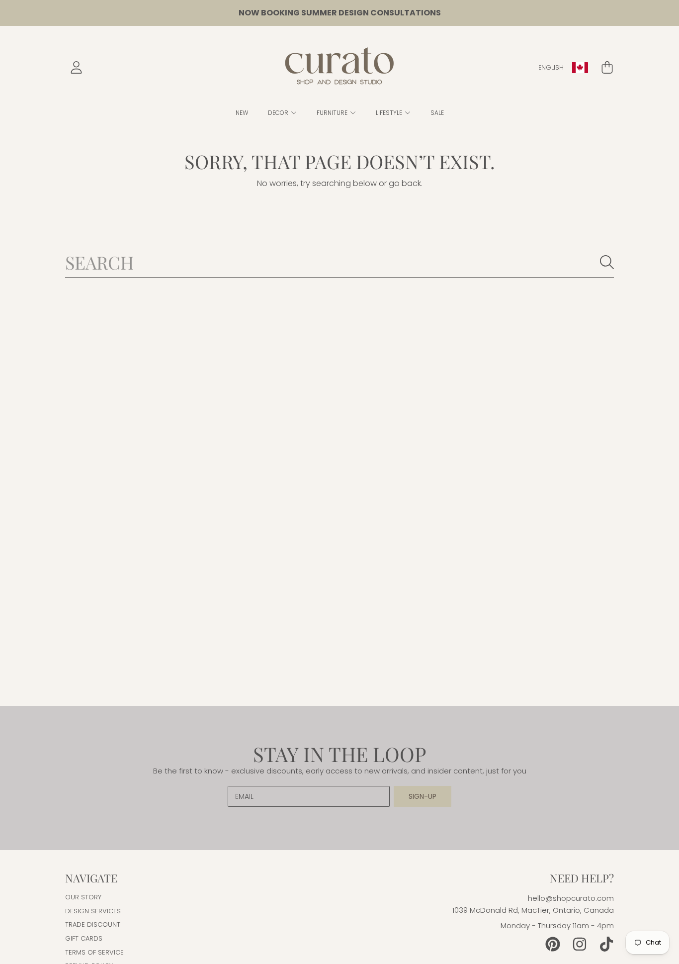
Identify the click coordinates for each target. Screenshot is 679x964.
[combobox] (339, 262)
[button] (607, 68)
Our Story (83, 897)
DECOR (279, 112)
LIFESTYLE (390, 112)
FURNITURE (333, 112)
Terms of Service (94, 952)
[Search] (607, 262)
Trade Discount (92, 924)
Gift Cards (83, 938)
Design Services (93, 911)
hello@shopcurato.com (571, 898)
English (551, 67)
